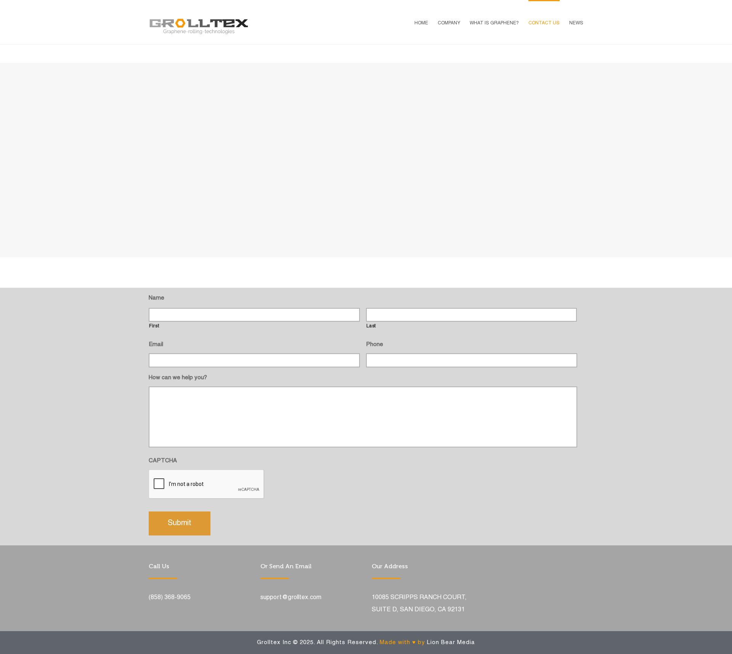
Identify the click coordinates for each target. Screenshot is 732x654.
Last (371, 326)
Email (156, 344)
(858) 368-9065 (170, 597)
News (576, 23)
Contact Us (544, 23)
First (154, 326)
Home (421, 23)
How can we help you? (178, 377)
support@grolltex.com (290, 597)
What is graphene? (494, 23)
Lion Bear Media (451, 642)
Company (449, 23)
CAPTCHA (163, 460)
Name (156, 298)
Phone (374, 344)
